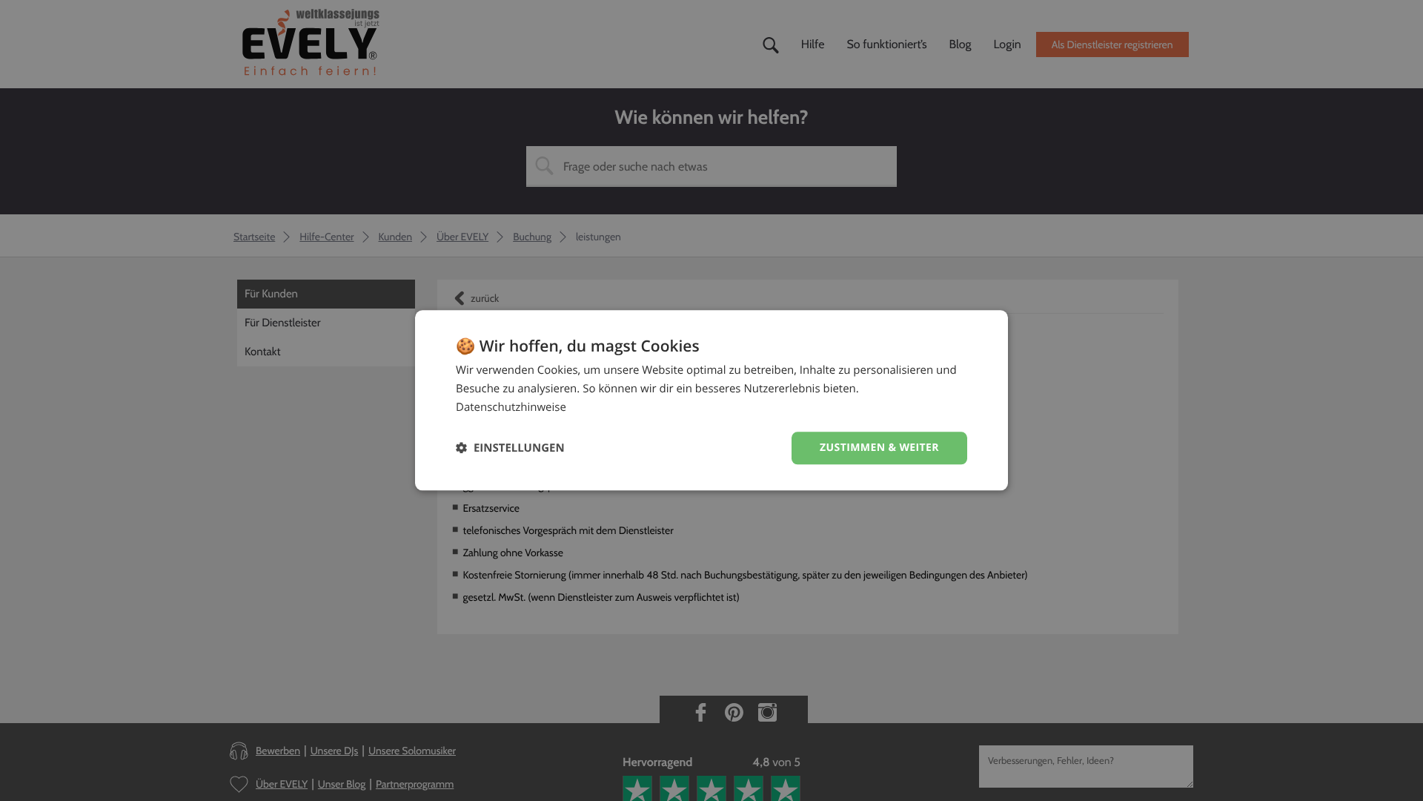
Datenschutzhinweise (511, 407)
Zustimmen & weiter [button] (879, 448)
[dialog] (711, 400)
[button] (510, 448)
